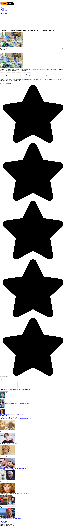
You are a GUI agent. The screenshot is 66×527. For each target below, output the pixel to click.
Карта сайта (4, 522)
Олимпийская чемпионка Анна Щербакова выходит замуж (16, 416)
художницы (23, 79)
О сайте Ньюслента (5, 521)
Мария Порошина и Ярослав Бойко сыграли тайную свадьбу (16, 417)
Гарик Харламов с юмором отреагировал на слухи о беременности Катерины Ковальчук (13, 468)
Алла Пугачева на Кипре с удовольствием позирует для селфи (22, 418)
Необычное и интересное (6, 8)
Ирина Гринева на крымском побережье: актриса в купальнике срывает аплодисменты (13, 455)
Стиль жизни (4, 9)
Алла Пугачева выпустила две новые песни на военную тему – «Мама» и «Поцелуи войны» (14, 493)
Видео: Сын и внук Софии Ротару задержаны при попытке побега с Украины (12, 414)
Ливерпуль (6, 83)
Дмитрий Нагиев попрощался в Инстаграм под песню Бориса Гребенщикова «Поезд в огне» (14, 403)
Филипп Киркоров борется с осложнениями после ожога (9, 480)
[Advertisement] (33, 21)
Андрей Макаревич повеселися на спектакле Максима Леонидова (10, 518)
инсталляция (2, 83)
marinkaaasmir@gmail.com (6, 418)
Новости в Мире (4, 10)
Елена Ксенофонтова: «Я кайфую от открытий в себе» (8, 443)
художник (9, 83)
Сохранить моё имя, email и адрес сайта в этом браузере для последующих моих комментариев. (16, 389)
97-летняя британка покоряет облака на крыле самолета (8, 430)
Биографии (3, 12)
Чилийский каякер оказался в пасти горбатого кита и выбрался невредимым (12, 505)
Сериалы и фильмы (5, 13)
